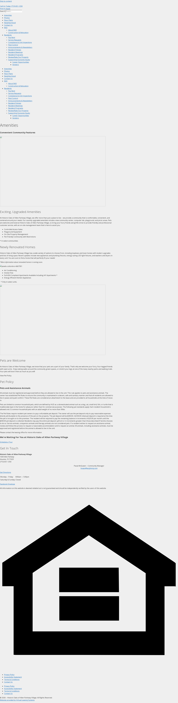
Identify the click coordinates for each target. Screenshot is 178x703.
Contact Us (8, 25)
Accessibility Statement (13, 677)
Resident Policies (14, 50)
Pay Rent (11, 37)
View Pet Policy (5, 375)
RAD (5, 28)
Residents (8, 35)
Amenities (8, 15)
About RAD (12, 30)
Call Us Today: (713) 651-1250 (11, 6)
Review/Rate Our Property (18, 57)
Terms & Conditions (11, 679)
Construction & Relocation (18, 32)
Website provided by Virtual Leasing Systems (17, 700)
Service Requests (14, 40)
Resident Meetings (15, 52)
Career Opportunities (20, 62)
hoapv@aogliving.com (89, 468)
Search (2, 11)
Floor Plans (8, 20)
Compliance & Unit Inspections (20, 42)
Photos (7, 18)
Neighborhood (10, 23)
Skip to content (6, 1)
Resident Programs (15, 55)
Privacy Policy (9, 675)
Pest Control (13, 45)
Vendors (15, 65)
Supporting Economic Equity (19, 60)
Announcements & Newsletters (20, 47)
